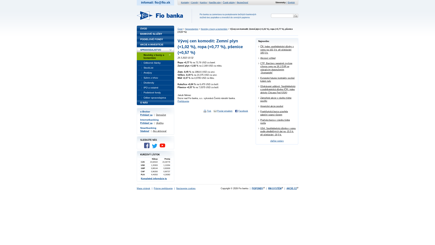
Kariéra (203, 2)
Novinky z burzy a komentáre (214, 29)
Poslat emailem (224, 111)
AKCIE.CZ (291, 188)
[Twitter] (155, 147)
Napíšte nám (215, 2)
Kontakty (185, 2)
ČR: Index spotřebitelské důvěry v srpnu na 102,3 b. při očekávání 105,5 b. (277, 49)
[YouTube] (163, 147)
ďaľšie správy (277, 141)
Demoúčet (161, 115)
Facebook (243, 111)
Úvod (180, 29)
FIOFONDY (257, 188)
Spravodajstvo (191, 29)
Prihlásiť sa (146, 115)
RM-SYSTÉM (275, 188)
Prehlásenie (183, 101)
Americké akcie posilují (271, 106)
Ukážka (159, 123)
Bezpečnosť (242, 2)
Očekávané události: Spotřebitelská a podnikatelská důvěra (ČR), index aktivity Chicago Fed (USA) (277, 89)
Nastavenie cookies (186, 188)
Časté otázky (229, 2)
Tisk (209, 111)
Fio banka (161, 15)
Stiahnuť (144, 131)
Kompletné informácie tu (154, 178)
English (291, 2)
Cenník (194, 2)
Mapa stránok (143, 188)
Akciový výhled (267, 58)
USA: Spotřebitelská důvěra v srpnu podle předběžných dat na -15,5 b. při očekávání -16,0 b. (278, 131)
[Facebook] (147, 147)
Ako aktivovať (160, 131)
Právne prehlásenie (163, 188)
